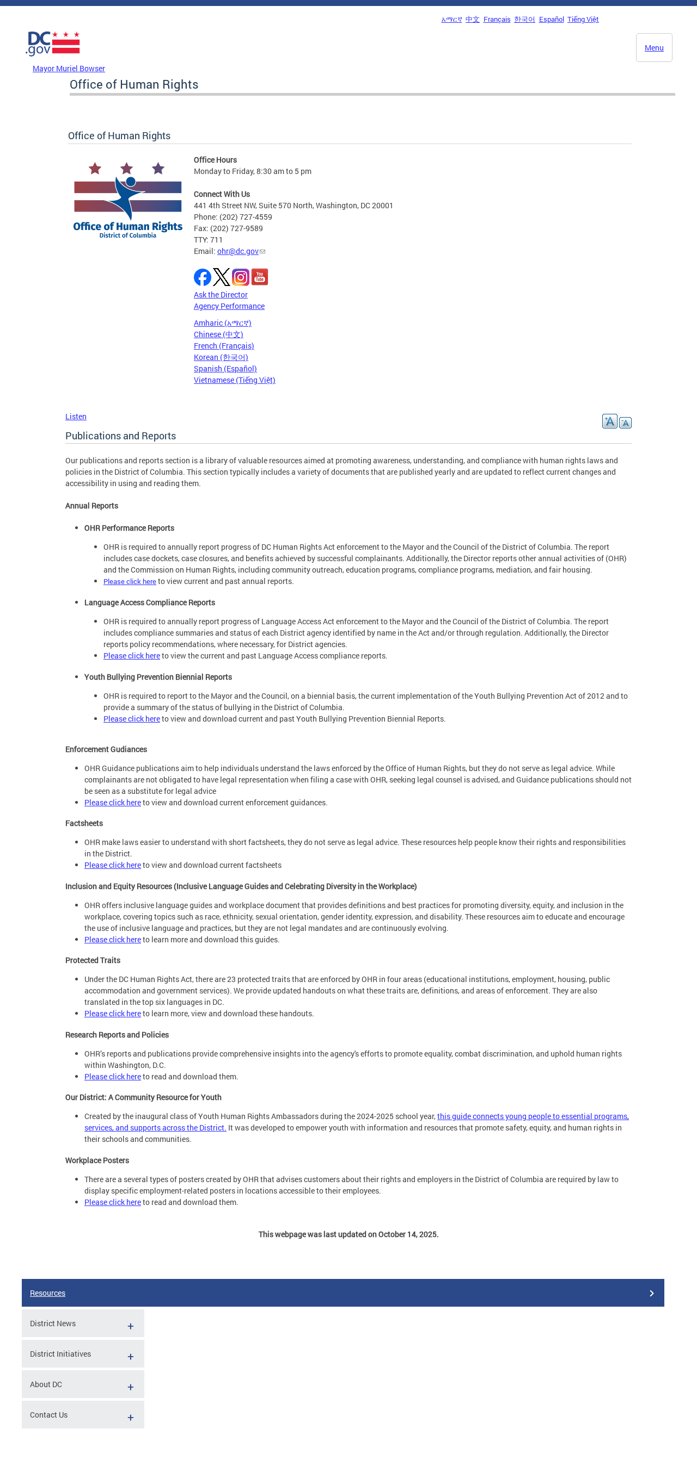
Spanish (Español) (225, 368)
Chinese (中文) (218, 334)
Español (551, 19)
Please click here (129, 581)
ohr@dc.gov (238, 251)
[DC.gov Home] (53, 59)
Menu (654, 47)
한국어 (524, 19)
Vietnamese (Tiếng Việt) (235, 380)
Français (497, 19)
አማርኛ (452, 19)
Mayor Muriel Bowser (69, 68)
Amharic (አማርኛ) (223, 323)
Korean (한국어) (221, 357)
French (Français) (224, 345)
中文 (473, 19)
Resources (47, 1293)
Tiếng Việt (583, 19)
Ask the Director (221, 294)
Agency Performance (229, 306)
